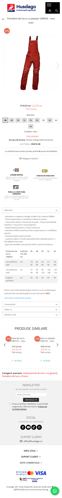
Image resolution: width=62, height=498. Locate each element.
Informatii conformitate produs (17, 298)
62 (56, 120)
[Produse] (49, 6)
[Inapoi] (2, 19)
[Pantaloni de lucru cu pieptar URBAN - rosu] (31, 63)
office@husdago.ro (32, 441)
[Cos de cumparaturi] (50, 11)
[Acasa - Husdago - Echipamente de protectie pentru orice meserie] (21, 8)
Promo (24, 376)
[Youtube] (28, 427)
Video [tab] (8, 309)
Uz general (52, 373)
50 (18, 120)
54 (31, 120)
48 (12, 120)
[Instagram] (39, 427)
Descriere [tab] (8, 210)
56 (37, 120)
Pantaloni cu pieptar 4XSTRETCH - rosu (45, 339)
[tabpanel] (31, 63)
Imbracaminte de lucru (34, 373)
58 (43, 120)
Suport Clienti (30, 456)
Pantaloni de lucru (11, 376)
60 (50, 120)
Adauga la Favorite (29, 158)
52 (24, 120)
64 (31, 126)
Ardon (31, 22)
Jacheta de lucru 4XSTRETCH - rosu (16, 339)
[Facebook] (22, 427)
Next (57, 66)
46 (5, 120)
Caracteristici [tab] (9, 304)
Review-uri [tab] (10, 314)
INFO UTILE (30, 450)
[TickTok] (33, 427)
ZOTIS (16, 489)
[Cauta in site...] (56, 11)
